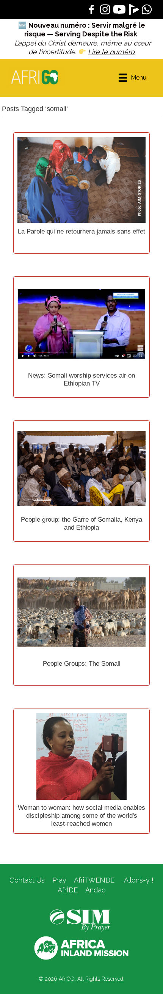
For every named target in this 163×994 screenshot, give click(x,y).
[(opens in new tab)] (80, 920)
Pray (59, 880)
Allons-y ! (138, 880)
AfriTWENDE (94, 880)
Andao (95, 890)
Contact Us (27, 880)
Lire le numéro (111, 52)
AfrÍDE (68, 890)
